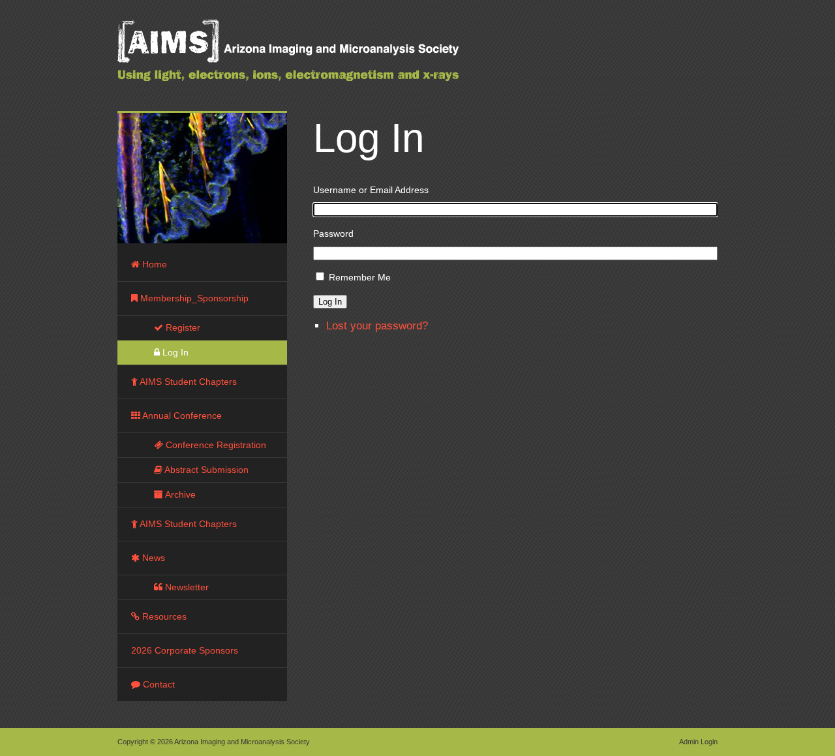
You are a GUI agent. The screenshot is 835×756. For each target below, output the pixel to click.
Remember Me (360, 277)
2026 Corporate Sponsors (184, 650)
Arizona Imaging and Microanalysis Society (319, 59)
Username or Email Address (371, 190)
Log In (330, 302)
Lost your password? (377, 326)
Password (333, 233)
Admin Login (698, 742)
